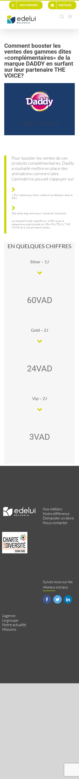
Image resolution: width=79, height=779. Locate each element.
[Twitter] (57, 599)
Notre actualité (14, 625)
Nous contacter (55, 523)
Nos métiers (52, 509)
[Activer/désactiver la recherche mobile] (62, 16)
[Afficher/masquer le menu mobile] (70, 16)
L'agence (8, 615)
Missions (9, 629)
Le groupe (10, 620)
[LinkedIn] (68, 599)
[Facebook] (47, 599)
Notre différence (56, 513)
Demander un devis (58, 518)
